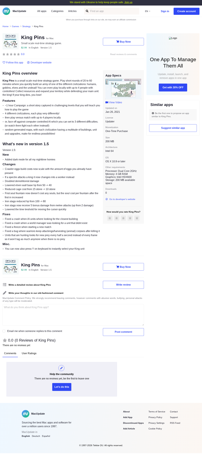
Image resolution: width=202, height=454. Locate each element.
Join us (128, 2)
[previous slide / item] (107, 89)
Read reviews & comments (123, 54)
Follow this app (14, 62)
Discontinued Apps (133, 423)
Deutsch (36, 436)
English (26, 436)
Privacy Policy (155, 417)
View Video (115, 102)
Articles (72, 11)
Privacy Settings (156, 423)
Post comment (123, 332)
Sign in (165, 11)
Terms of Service (157, 411)
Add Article (129, 428)
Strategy (26, 26)
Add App (127, 417)
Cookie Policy (155, 428)
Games (15, 26)
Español (46, 436)
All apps (41, 11)
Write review (123, 284)
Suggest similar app (173, 128)
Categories (57, 11)
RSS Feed (175, 423)
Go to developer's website (122, 199)
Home (6, 26)
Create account (186, 11)
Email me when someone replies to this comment (34, 331)
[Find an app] (86, 11)
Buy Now (125, 41)
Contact (174, 411)
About (126, 411)
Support (174, 417)
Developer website (41, 62)
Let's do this (61, 387)
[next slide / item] (139, 89)
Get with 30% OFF (173, 87)
